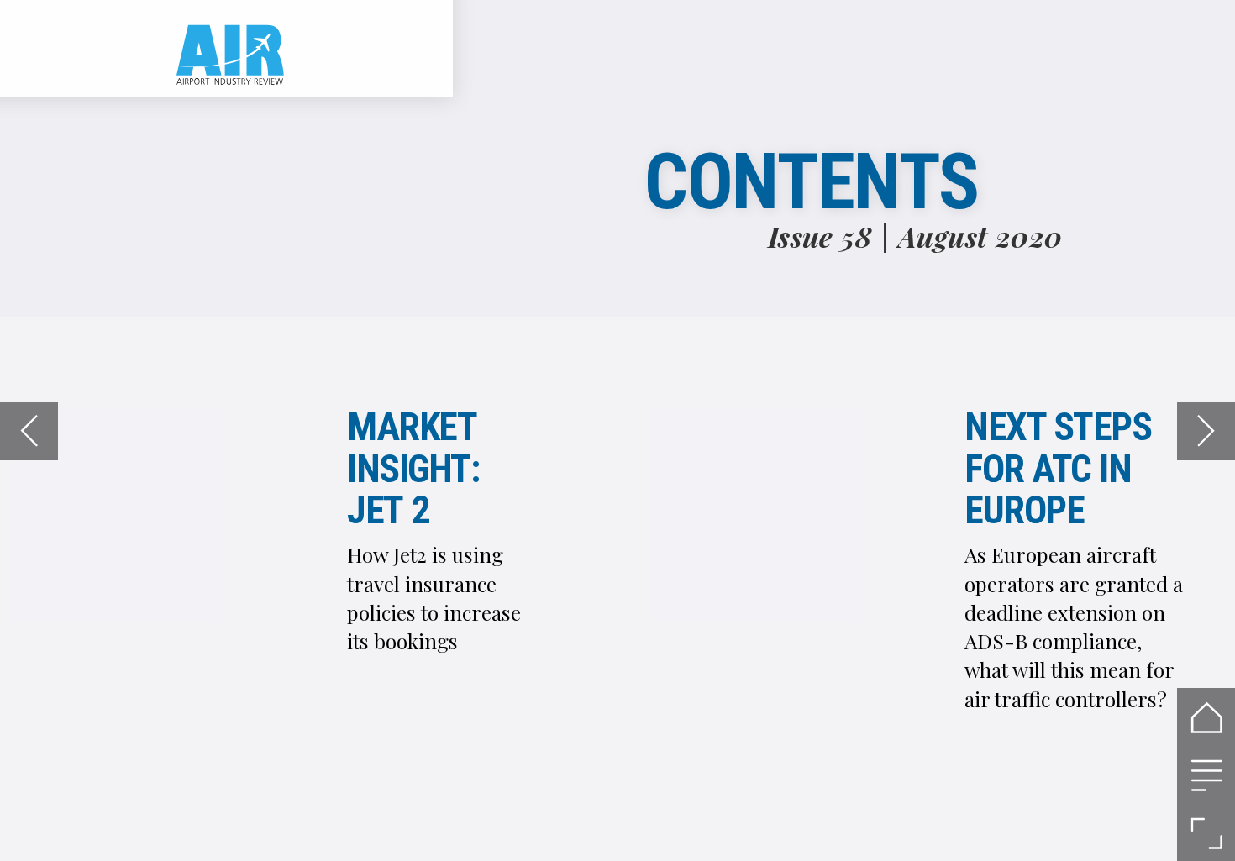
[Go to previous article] (29, 431)
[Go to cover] (1206, 717)
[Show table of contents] (1206, 775)
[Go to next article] (1206, 431)
